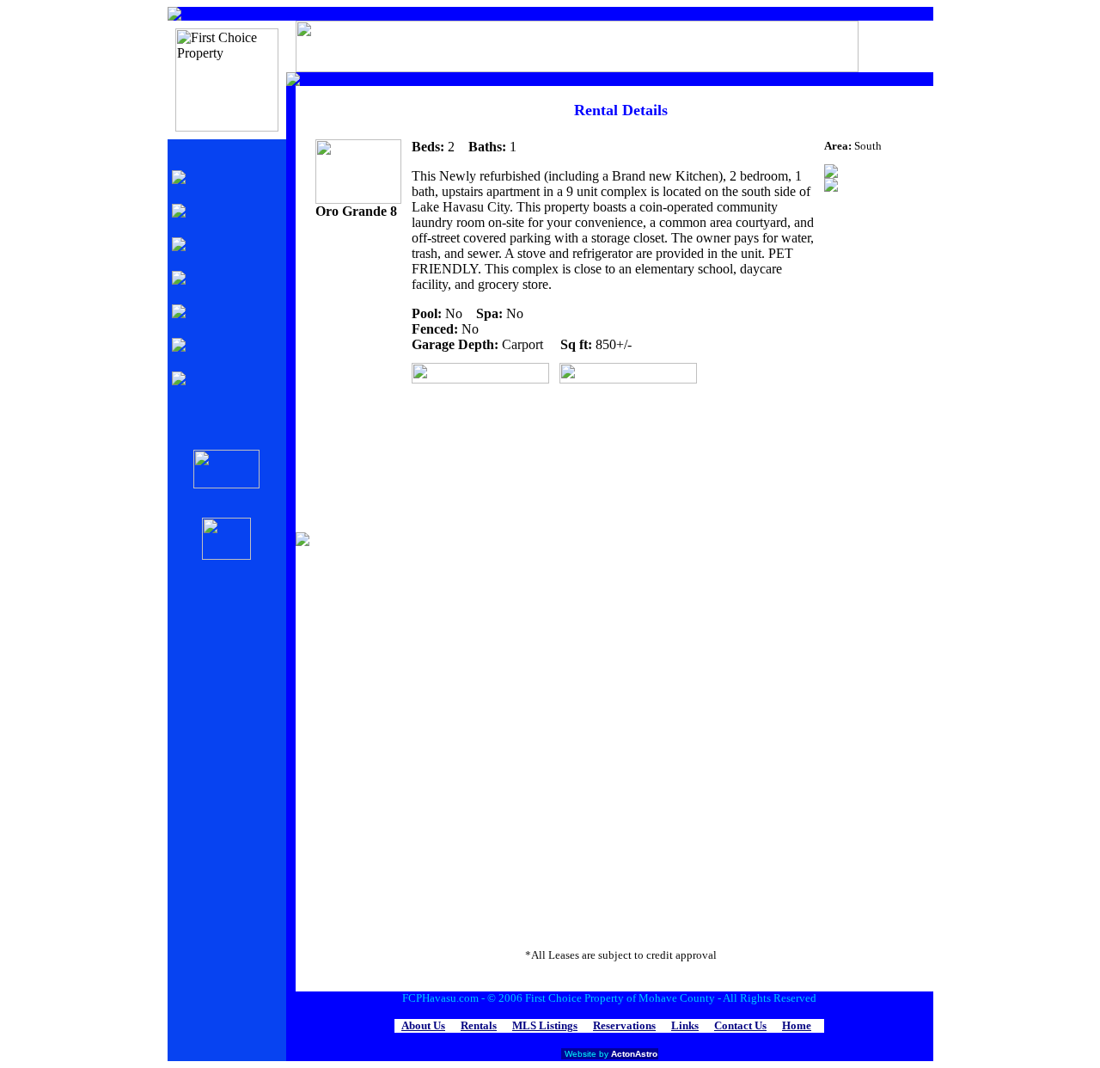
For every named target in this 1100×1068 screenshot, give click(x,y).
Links (685, 1025)
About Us (423, 1025)
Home (796, 1025)
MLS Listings (545, 1025)
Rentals (479, 1025)
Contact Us (740, 1025)
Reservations (624, 1025)
